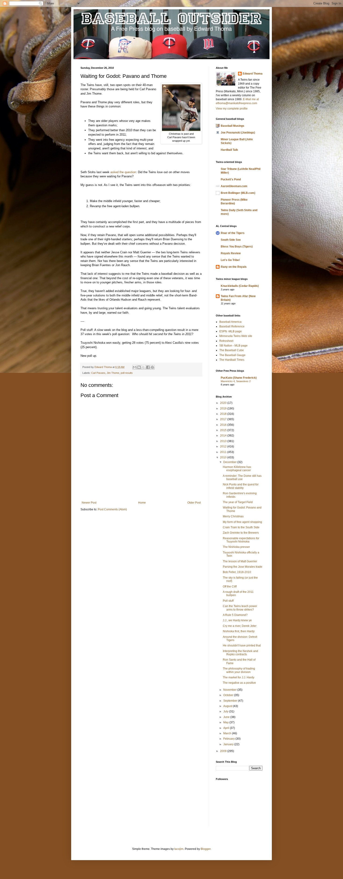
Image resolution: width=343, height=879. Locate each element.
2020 (223, 403)
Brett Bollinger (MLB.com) (238, 193)
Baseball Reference (232, 326)
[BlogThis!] (139, 367)
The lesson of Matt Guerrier (240, 561)
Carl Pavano (98, 372)
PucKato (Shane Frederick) (239, 377)
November (230, 689)
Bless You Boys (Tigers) (237, 246)
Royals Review (231, 253)
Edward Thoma (252, 73)
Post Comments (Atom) (112, 509)
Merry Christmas (233, 516)
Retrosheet (226, 341)
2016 (223, 424)
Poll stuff (228, 600)
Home (142, 502)
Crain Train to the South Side (241, 527)
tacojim (178, 849)
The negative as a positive (239, 682)
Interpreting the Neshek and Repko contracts (240, 652)
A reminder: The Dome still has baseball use (242, 477)
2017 (223, 419)
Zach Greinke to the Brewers (241, 532)
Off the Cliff (230, 586)
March (227, 733)
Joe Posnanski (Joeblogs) (238, 132)
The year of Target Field (238, 502)
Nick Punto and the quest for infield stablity (241, 486)
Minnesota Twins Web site (235, 336)
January (228, 744)
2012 (223, 446)
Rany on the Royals (234, 266)
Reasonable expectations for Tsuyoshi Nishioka (241, 540)
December (230, 462)
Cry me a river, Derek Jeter (239, 626)
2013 (223, 441)
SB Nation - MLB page (233, 345)
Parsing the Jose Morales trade (242, 566)
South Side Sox (231, 239)
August (228, 706)
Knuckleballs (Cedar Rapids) (240, 286)
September (230, 700)
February (229, 738)
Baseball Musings (232, 125)
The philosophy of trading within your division (239, 670)
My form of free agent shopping (242, 522)
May (226, 722)
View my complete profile (232, 108)
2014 (223, 435)
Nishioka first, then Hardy (239, 631)
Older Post (194, 502)
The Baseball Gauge (232, 355)
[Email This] (134, 367)
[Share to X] (143, 367)
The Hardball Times (231, 359)
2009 (223, 751)
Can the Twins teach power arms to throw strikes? (240, 607)
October (228, 695)
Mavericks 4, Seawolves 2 (236, 381)
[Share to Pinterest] (152, 367)
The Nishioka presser (236, 547)
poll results (127, 372)
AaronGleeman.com (234, 186)
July (226, 711)
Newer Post (89, 502)
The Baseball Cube (231, 350)
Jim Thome (113, 372)
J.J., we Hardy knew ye (237, 620)
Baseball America (230, 321)
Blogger (205, 849)
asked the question (123, 172)
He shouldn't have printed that (242, 645)
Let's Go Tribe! (230, 260)
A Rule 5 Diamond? (235, 615)
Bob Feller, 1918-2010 (237, 572)
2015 (223, 430)
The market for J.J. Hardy (238, 677)
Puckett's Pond (231, 179)
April (226, 728)
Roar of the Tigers (233, 233)
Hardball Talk (229, 149)
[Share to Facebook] (148, 367)
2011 (223, 452)
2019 (223, 408)
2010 (223, 457)
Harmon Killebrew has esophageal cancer (237, 468)
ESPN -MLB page (230, 331)
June (226, 717)
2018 (223, 413)
